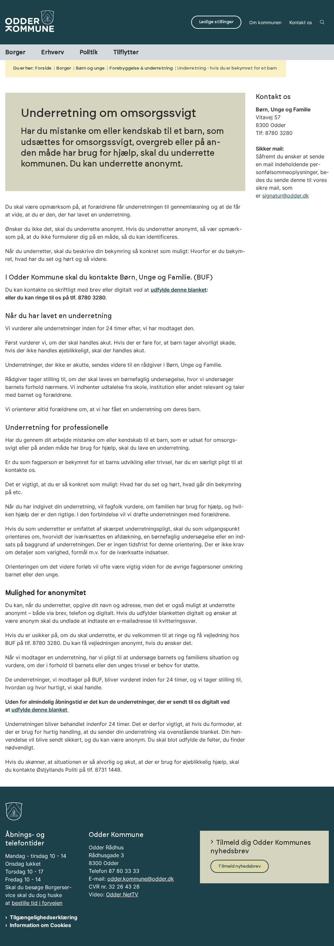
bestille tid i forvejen (37, 903)
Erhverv (52, 53)
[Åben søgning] (322, 22)
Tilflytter (126, 53)
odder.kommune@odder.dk (140, 878)
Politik (89, 53)
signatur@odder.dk (285, 195)
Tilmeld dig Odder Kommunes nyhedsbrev (260, 847)
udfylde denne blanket (39, 709)
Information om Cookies (40, 925)
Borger (15, 53)
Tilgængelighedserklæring (43, 917)
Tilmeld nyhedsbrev (239, 866)
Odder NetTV (122, 894)
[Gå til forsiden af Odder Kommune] (93, 22)
